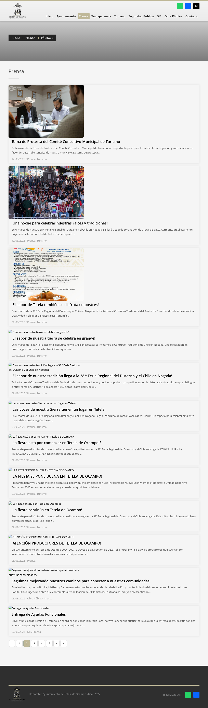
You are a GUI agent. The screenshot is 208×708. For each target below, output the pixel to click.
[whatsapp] (180, 6)
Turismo (42, 159)
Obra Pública (35, 598)
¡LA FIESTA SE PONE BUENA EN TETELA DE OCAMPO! (57, 476)
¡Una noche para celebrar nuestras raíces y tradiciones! (60, 223)
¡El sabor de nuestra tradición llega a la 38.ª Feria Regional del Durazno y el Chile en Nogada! (92, 375)
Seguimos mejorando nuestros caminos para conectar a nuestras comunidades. (81, 580)
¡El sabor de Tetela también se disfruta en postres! (55, 304)
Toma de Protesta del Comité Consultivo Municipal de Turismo (66, 141)
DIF (29, 632)
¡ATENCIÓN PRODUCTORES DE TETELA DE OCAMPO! (56, 543)
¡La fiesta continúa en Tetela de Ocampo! (47, 509)
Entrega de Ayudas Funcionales (39, 614)
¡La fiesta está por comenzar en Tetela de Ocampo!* (57, 442)
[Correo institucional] (196, 6)
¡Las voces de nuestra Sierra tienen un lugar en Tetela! (58, 409)
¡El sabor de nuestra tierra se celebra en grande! (53, 338)
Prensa (31, 159)
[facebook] (188, 6)
